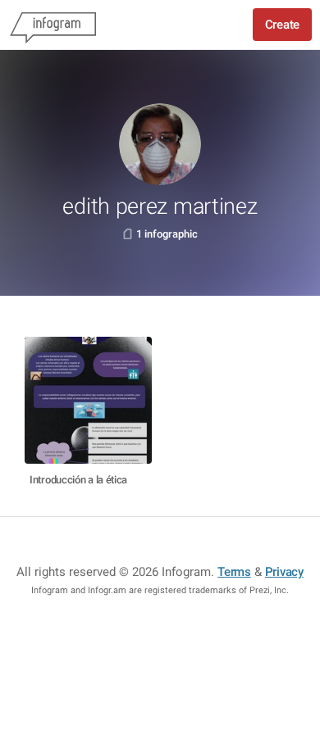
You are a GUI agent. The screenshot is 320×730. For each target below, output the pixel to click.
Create (282, 24)
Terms (234, 572)
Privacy (284, 572)
